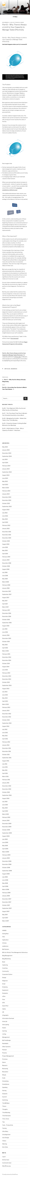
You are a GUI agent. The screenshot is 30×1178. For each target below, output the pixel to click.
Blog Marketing (6, 958)
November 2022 (6, 500)
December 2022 (6, 497)
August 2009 (6, 836)
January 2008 (6, 895)
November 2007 (6, 902)
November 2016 (6, 616)
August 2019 (5, 544)
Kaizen (4, 1027)
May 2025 (5, 447)
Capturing (5, 965)
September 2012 (6, 723)
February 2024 (6, 465)
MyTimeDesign (6, 1040)
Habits (4, 1009)
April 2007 (5, 917)
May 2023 (5, 481)
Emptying (5, 987)
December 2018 (6, 563)
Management (6, 1037)
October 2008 (6, 867)
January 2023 (6, 494)
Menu (15, 16)
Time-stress (5, 1119)
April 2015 (5, 648)
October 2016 (6, 619)
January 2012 (5, 745)
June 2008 (5, 880)
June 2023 (5, 478)
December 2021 (6, 531)
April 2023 (5, 484)
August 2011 (5, 761)
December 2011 (6, 748)
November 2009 (6, 826)
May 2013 (5, 698)
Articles (7, 368)
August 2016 (5, 626)
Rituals (4, 1075)
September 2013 (7, 685)
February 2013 (6, 707)
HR (3, 1012)
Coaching (4, 968)
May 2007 (5, 914)
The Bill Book (5, 1103)
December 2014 (6, 657)
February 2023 (6, 491)
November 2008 (6, 864)
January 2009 (6, 858)
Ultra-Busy (5, 1131)
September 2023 (7, 472)
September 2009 (7, 833)
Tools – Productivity (7, 1125)
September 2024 (7, 456)
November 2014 (6, 660)
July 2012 (4, 729)
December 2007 (6, 899)
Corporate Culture (7, 974)
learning (4, 1031)
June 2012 (5, 732)
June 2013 (5, 695)
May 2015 (5, 644)
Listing (4, 1034)
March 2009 (5, 852)
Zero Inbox (5, 1147)
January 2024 (6, 469)
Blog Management (7, 955)
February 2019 (6, 556)
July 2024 (5, 459)
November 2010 (6, 789)
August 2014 (5, 666)
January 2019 (5, 560)
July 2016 (4, 629)
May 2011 (4, 770)
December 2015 (6, 638)
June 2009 (5, 842)
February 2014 (6, 673)
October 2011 (6, 754)
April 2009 (5, 848)
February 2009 (6, 855)
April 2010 (5, 811)
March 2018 (5, 582)
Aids (3, 936)
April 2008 (5, 886)
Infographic (5, 1015)
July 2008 (5, 877)
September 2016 (7, 622)
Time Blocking (6, 1112)
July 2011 (4, 764)
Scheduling (5, 1081)
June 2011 (5, 767)
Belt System (5, 949)
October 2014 (6, 663)
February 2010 (6, 817)
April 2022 (5, 522)
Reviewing (5, 1068)
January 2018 (5, 588)
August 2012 (5, 726)
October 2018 (6, 566)
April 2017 (5, 604)
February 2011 (6, 779)
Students (4, 1093)
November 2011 (6, 751)
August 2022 (5, 509)
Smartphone (5, 1084)
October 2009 (6, 830)
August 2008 (6, 874)
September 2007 (7, 908)
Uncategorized (6, 1134)
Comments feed (6, 1163)
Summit (4, 1097)
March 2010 (5, 814)
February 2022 (6, 525)
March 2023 (5, 487)
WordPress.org (6, 1166)
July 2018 (4, 572)
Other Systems (6, 1046)
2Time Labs (9, 9)
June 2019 (5, 547)
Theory (4, 1106)
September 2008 (7, 870)
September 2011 (6, 757)
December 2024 (6, 453)
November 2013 (6, 679)
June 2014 (5, 669)
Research (4, 1065)
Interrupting (5, 1024)
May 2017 (5, 600)
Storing (4, 1090)
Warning (4, 1144)
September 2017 (6, 594)
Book (3, 962)
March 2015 (5, 651)
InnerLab (4, 1021)
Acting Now (5, 933)
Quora (4, 1062)
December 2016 (6, 613)
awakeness (5, 946)
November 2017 (6, 591)
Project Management (8, 1056)
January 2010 (5, 820)
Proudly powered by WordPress (10, 1174)
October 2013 (6, 682)
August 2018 (5, 569)
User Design (5, 1137)
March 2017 (5, 607)
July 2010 (4, 801)
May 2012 (5, 735)
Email (3, 984)
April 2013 (5, 701)
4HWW (4, 930)
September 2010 (7, 795)
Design (4, 977)
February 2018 (6, 585)
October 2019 (6, 541)
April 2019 (5, 553)
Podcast (4, 1049)
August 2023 (5, 475)
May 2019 (5, 550)
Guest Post (5, 1006)
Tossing (4, 1128)
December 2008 (6, 861)
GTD (3, 1002)
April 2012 (5, 739)
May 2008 (5, 883)
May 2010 (5, 808)
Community (5, 971)
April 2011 (5, 773)
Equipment (5, 990)
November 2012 (6, 717)
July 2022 (4, 512)
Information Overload (8, 1018)
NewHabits (5, 1043)
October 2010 (6, 792)
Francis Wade (19, 22)
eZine (3, 996)
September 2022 (7, 506)
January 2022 (6, 528)
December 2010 (6, 786)
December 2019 (6, 538)
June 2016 (5, 632)
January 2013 (5, 710)
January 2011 (5, 782)
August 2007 (5, 911)
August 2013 (5, 688)
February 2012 (6, 742)
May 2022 (5, 519)
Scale (3, 1078)
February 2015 (6, 654)
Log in (4, 1156)
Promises (5, 1059)
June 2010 (5, 804)
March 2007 (5, 921)
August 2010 (5, 798)
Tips (3, 1122)
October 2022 (6, 503)
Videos (4, 1140)
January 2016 (5, 635)
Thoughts (5, 1109)
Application (5, 940)
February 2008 (6, 892)
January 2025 (6, 450)
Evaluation (5, 993)
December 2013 (6, 676)
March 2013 (5, 704)
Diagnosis (14, 368)
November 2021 (6, 534)
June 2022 (5, 516)
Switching (5, 1100)
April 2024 (5, 462)
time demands (14, 338)
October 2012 (6, 720)
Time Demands (6, 1115)
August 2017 (5, 597)
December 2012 (6, 713)
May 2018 (5, 578)
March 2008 (5, 889)
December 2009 (6, 823)
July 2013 (4, 691)
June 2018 (5, 575)
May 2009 (5, 845)
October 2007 (6, 905)
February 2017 (6, 610)
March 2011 (5, 776)
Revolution (5, 1071)
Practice (4, 1053)
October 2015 (6, 641)
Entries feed (5, 1159)
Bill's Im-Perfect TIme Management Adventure (15, 952)
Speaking (4, 1087)
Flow (3, 999)
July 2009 (5, 839)
